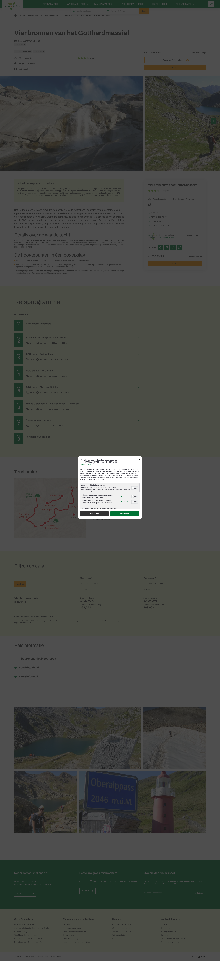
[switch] (135, 488)
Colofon (82, 464)
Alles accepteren (124, 514)
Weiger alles (94, 514)
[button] (133, 488)
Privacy (89, 464)
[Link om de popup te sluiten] (139, 459)
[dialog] (110, 487)
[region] (110, 496)
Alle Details (124, 496)
